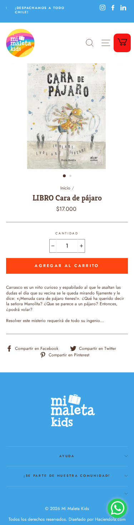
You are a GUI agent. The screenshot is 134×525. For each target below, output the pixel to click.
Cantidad (66, 233)
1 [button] (64, 176)
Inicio (65, 188)
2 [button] (71, 176)
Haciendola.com (110, 519)
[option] (37, 10)
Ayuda (66, 456)
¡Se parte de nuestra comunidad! (67, 475)
